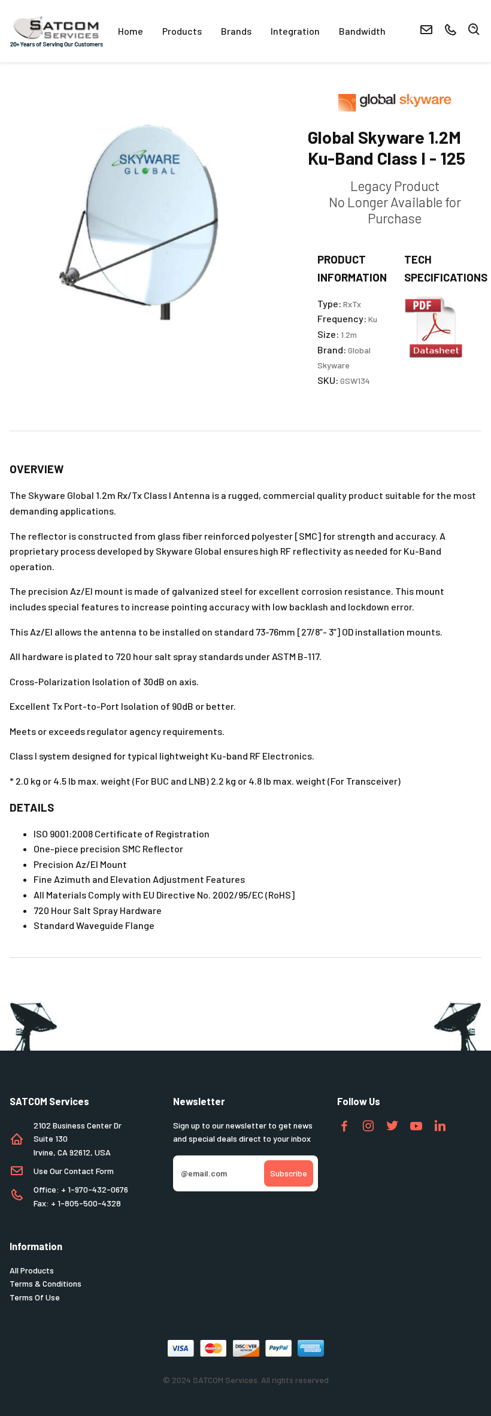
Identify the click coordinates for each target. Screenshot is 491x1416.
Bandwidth (362, 31)
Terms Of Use (35, 1297)
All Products (32, 1270)
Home (130, 31)
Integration (295, 31)
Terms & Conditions (45, 1283)
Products (182, 31)
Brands (236, 31)
